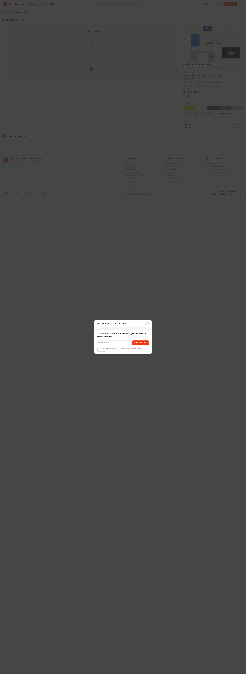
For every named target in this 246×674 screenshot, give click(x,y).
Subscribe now (141, 343)
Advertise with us (104, 351)
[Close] (147, 323)
